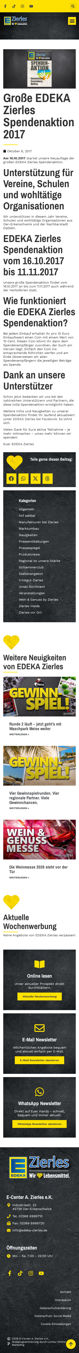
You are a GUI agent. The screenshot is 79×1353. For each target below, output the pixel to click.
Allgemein (26, 509)
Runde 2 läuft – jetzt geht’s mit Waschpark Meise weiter (35, 726)
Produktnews (29, 554)
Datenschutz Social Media (52, 1316)
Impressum (63, 1300)
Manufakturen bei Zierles (38, 522)
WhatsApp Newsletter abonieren (39, 1123)
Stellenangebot (31, 574)
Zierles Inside (29, 606)
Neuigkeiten (28, 535)
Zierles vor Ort (30, 612)
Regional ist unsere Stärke (39, 561)
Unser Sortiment (32, 587)
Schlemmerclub (31, 567)
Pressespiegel (29, 548)
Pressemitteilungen (34, 541)
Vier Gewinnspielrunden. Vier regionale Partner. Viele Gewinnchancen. (34, 797)
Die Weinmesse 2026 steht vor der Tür (38, 869)
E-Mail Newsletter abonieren (39, 1060)
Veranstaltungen (32, 593)
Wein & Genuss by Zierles (38, 599)
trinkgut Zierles (31, 580)
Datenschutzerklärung (55, 1308)
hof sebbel (27, 516)
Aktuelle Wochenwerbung (40, 996)
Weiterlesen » (19, 734)
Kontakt (65, 1291)
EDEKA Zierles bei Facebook (35, 419)
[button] (73, 6)
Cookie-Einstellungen (56, 1324)
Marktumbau (29, 528)
